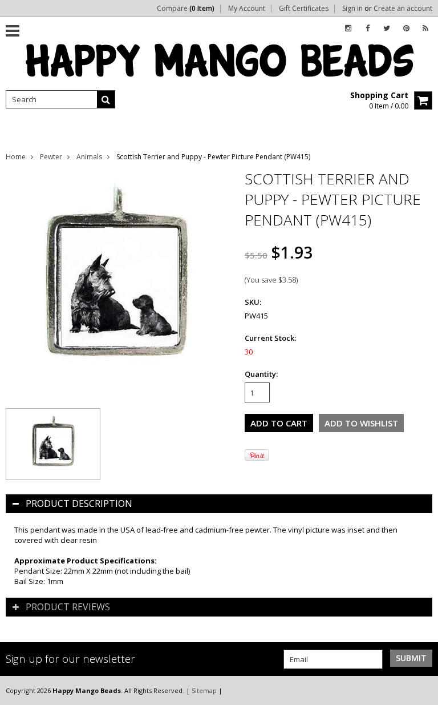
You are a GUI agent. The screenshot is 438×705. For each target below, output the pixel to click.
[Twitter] (386, 28)
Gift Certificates (303, 9)
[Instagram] (348, 28)
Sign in (352, 9)
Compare (185, 9)
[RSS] (425, 28)
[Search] (106, 99)
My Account (246, 9)
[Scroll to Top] (420, 690)
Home (16, 157)
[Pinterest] (406, 28)
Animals (89, 157)
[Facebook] (368, 28)
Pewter (51, 157)
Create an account (403, 9)
